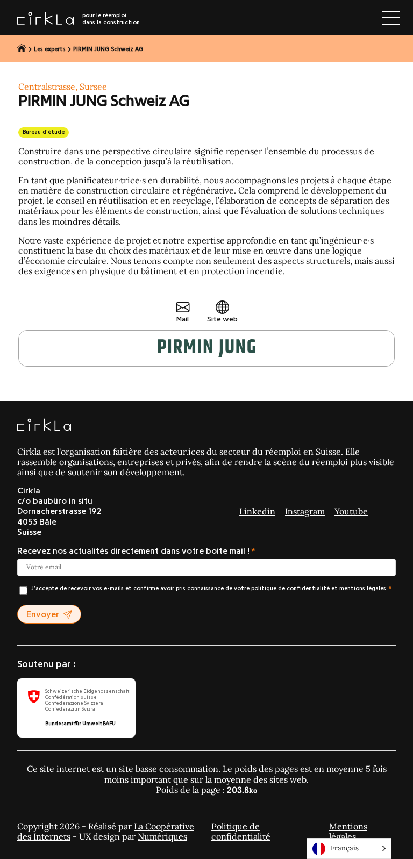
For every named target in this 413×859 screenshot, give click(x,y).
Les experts (50, 49)
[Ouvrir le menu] (391, 17)
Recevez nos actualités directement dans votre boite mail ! (133, 551)
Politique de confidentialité (240, 831)
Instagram (305, 511)
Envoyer (42, 614)
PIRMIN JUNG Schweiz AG (108, 49)
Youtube (351, 511)
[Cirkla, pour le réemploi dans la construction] (44, 425)
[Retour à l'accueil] (21, 49)
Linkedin (257, 511)
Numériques (162, 836)
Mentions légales (348, 831)
